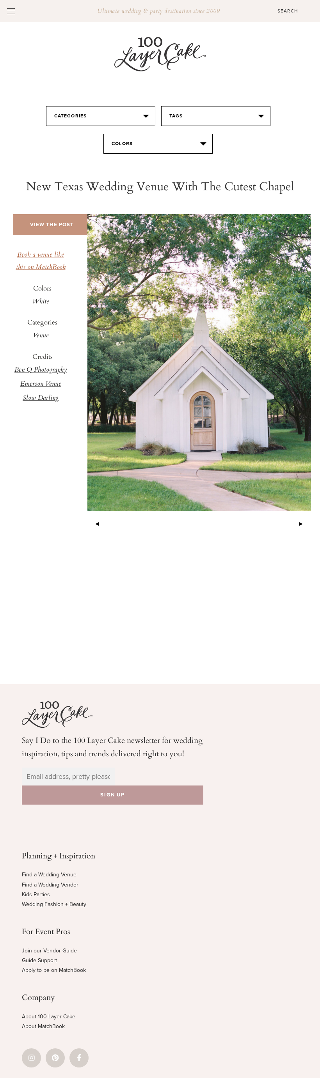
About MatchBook (43, 1026)
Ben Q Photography (40, 370)
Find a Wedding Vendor (50, 884)
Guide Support (39, 960)
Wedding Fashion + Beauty (54, 904)
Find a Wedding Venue (49, 874)
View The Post (52, 225)
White (40, 301)
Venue (41, 335)
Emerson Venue (40, 384)
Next (299, 523)
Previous (99, 523)
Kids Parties (36, 894)
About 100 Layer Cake (48, 1016)
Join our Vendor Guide (49, 950)
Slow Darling (41, 398)
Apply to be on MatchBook (54, 970)
